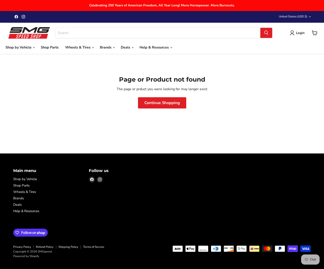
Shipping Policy (68, 247)
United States (293, 17)
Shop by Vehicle (19, 47)
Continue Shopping (162, 102)
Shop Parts (50, 47)
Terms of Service (93, 247)
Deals (126, 47)
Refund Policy (45, 247)
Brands (106, 47)
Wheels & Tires (78, 47)
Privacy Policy (22, 247)
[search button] (266, 33)
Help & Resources (155, 47)
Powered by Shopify (26, 256)
